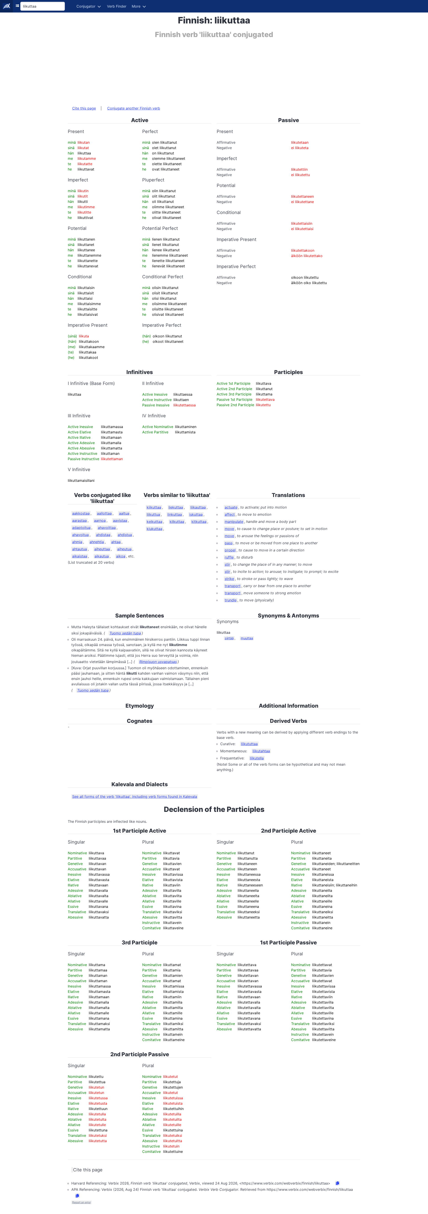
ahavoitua (80, 534)
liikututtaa (249, 744)
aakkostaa (81, 513)
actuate (231, 507)
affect (230, 514)
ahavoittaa (107, 527)
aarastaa (79, 520)
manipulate (234, 521)
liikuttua (153, 514)
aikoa (120, 556)
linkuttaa (174, 514)
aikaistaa (79, 556)
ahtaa (116, 542)
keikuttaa (154, 521)
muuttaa (247, 638)
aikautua (102, 556)
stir (227, 564)
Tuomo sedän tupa (125, 633)
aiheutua (124, 549)
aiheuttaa (102, 549)
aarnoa (100, 520)
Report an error (81, 1202)
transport (233, 586)
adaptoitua (81, 527)
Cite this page (84, 108)
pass (229, 543)
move (229, 528)
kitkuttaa (198, 521)
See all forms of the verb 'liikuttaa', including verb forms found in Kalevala (134, 796)
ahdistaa (103, 534)
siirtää (229, 638)
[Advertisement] (201, 70)
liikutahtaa (261, 751)
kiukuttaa (154, 528)
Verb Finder (116, 6)
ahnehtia (97, 542)
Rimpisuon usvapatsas (158, 661)
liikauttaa (198, 507)
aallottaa (104, 513)
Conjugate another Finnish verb (133, 108)
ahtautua (79, 549)
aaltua (124, 513)
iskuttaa (196, 514)
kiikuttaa (154, 507)
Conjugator (85, 6)
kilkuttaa (177, 521)
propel (230, 550)
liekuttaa (176, 507)
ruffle (229, 557)
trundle (231, 600)
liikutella (257, 758)
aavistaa (120, 520)
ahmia (77, 542)
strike (229, 578)
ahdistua (125, 534)
